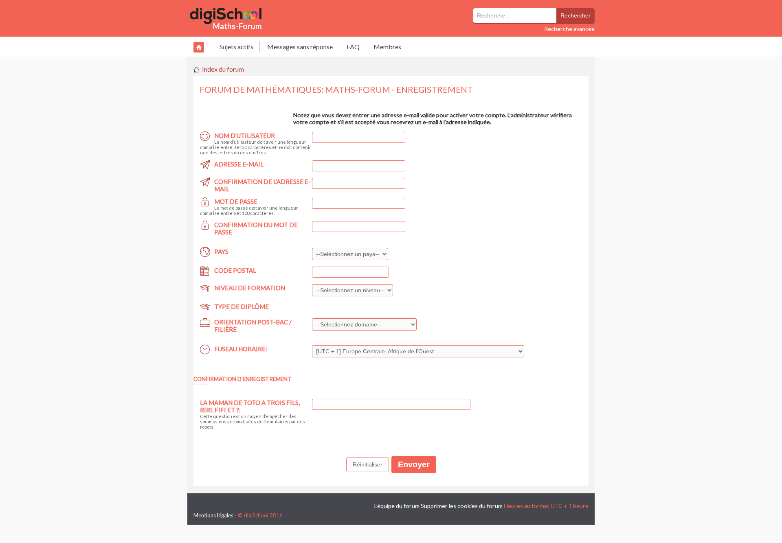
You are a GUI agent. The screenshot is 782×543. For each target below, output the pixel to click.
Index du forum (223, 69)
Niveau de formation (249, 287)
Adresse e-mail (239, 164)
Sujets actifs (236, 46)
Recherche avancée (569, 28)
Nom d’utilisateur (244, 135)
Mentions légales (213, 515)
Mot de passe (235, 201)
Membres (387, 46)
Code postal (235, 270)
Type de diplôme (241, 306)
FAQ (353, 46)
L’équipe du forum (397, 505)
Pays (221, 251)
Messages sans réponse (300, 46)
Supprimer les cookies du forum (462, 505)
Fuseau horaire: (240, 349)
